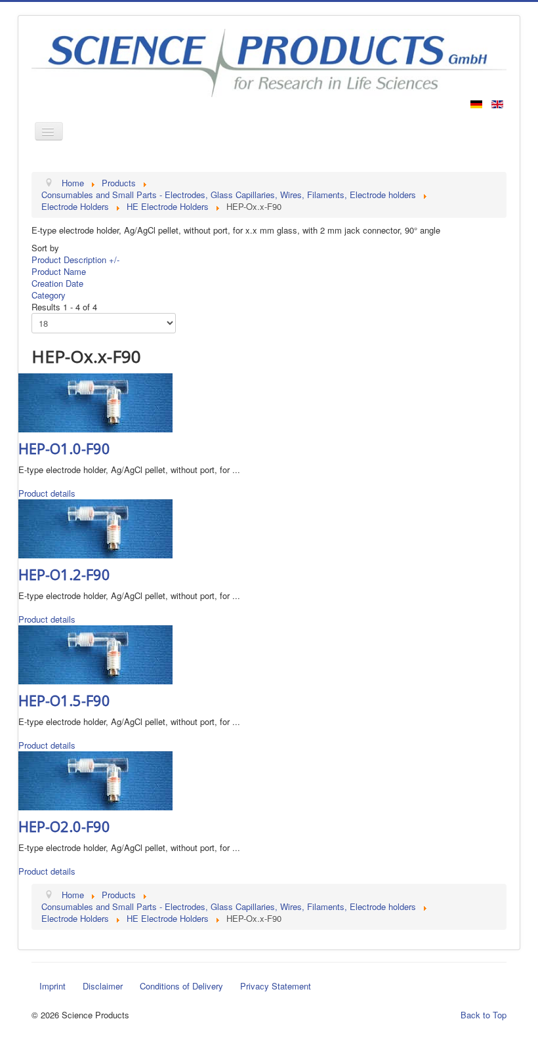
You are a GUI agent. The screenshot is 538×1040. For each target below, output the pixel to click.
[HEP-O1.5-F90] (95, 653)
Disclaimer (103, 986)
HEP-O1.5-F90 (64, 700)
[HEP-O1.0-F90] (95, 401)
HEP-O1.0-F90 (64, 448)
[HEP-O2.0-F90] (95, 779)
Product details (46, 493)
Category (48, 295)
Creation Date (57, 283)
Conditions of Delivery (181, 986)
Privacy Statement (275, 986)
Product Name (58, 271)
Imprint (52, 986)
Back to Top (484, 1015)
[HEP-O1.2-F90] (95, 527)
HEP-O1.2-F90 (64, 574)
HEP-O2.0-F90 (64, 826)
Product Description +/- (75, 259)
